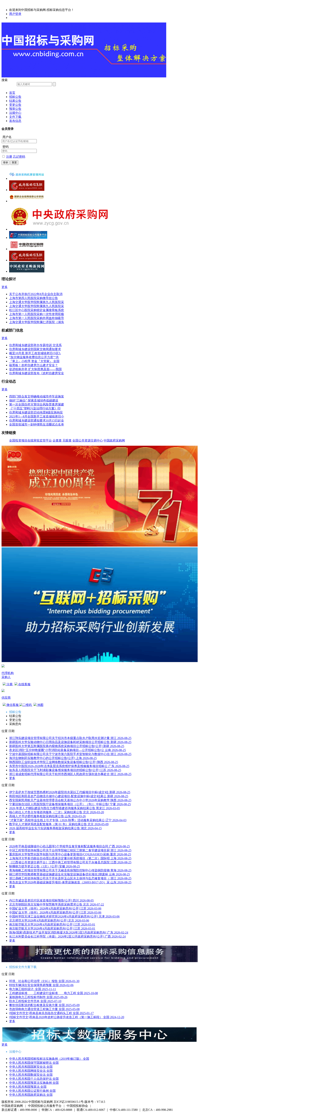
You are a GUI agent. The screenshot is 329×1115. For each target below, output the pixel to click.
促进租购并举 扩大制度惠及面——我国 (35, 369)
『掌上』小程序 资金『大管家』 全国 (34, 361)
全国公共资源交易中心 (87, 440)
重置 (14, 162)
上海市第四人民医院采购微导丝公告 (33, 298)
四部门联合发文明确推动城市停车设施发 (36, 396)
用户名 (7, 137)
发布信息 (15, 120)
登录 (5, 162)
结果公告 (15, 100)
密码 (5, 146)
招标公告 (15, 96)
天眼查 (67, 440)
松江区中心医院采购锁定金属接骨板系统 (36, 310)
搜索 (5, 80)
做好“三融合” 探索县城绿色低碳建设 (33, 400)
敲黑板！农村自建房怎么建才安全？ (33, 365)
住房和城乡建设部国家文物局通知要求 (35, 349)
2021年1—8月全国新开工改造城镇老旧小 (36, 416)
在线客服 (24, 684)
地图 (40, 704)
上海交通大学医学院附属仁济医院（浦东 (36, 322)
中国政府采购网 (114, 440)
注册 (9, 156)
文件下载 (15, 116)
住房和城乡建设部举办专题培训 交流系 (35, 345)
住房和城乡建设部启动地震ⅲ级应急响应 (36, 412)
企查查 (57, 440)
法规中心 (15, 112)
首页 (12, 92)
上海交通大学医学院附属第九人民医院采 (36, 302)
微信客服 (12, 704)
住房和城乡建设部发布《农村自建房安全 (36, 373)
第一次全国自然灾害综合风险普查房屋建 (36, 404)
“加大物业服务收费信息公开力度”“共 (34, 357)
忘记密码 (19, 156)
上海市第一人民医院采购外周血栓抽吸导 (36, 318)
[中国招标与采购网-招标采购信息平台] (84, 76)
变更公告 (15, 104)
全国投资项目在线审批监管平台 (30, 440)
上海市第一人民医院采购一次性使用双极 (36, 314)
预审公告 (15, 108)
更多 (5, 287)
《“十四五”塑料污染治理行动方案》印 (35, 408)
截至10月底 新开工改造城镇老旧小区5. (35, 353)
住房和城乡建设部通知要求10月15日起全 (36, 420)
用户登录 (15, 13)
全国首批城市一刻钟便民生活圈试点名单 (36, 424)
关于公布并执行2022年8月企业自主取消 (35, 294)
